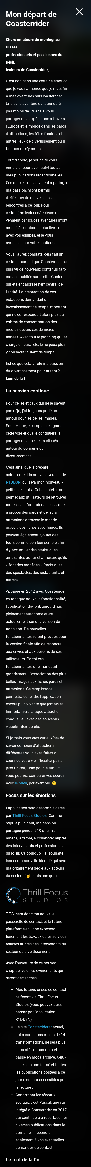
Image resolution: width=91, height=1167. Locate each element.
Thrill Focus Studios (29, 815)
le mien (21, 783)
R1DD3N (13, 482)
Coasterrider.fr (40, 1027)
